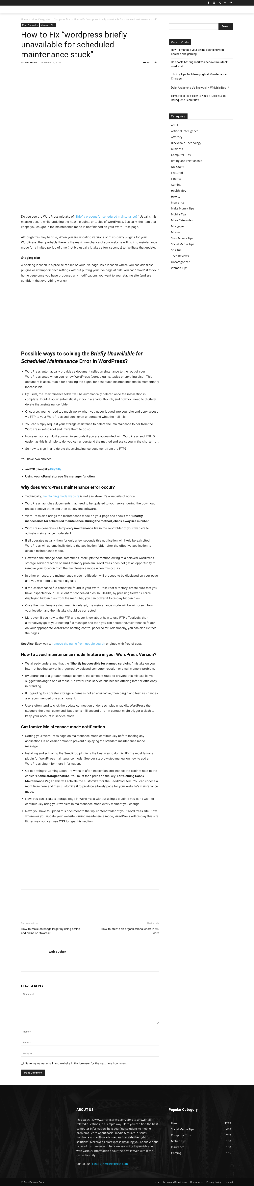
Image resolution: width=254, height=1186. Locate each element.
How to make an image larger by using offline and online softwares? (50, 931)
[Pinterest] (43, 71)
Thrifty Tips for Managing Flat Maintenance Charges (199, 76)
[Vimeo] (225, 3)
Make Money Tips (182, 208)
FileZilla (56, 469)
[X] (219, 3)
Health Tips (178, 190)
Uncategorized (180, 262)
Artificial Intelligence (184, 131)
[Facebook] (208, 3)
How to (175, 196)
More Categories (41, 19)
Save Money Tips (182, 238)
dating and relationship (186, 161)
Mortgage (177, 226)
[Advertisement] (90, 184)
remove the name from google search (78, 643)
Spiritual (176, 250)
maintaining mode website (60, 496)
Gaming (176, 184)
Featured (177, 173)
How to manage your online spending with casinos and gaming (197, 52)
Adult (174, 125)
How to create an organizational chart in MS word (130, 931)
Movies (175, 232)
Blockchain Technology (186, 143)
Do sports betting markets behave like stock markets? (199, 64)
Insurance (177, 202)
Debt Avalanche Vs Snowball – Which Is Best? (200, 87)
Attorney (176, 137)
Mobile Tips (179, 214)
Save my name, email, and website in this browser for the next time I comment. (76, 1063)
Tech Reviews (180, 256)
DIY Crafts (177, 167)
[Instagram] (214, 3)
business (177, 149)
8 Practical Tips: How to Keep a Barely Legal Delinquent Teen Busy (198, 98)
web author (31, 62)
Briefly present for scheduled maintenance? (107, 216)
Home (24, 19)
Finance (176, 179)
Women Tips (179, 268)
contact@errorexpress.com (110, 1164)
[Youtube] (230, 3)
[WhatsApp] (52, 71)
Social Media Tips (182, 244)
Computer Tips (62, 19)
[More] (62, 71)
